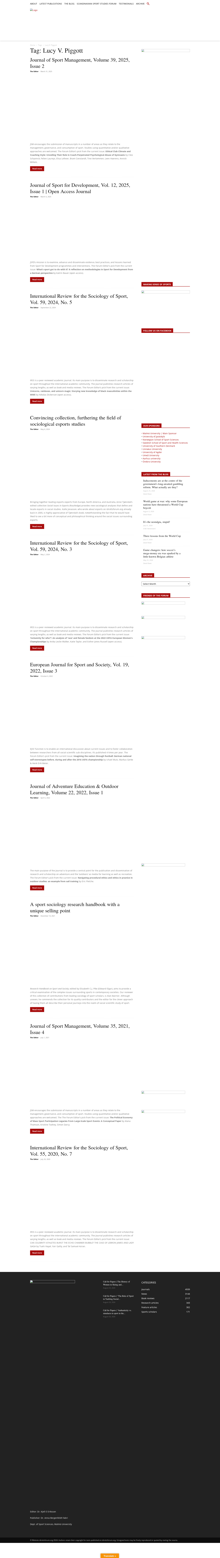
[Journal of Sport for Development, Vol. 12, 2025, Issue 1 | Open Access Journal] (82, 230)
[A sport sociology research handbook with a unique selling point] (82, 952)
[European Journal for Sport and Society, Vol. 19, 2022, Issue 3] (82, 712)
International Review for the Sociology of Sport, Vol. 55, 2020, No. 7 (79, 1150)
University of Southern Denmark (159, 446)
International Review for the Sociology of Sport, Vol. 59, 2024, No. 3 (79, 545)
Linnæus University (152, 449)
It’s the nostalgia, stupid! (156, 522)
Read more (37, 169)
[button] (148, 3)
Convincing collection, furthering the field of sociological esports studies (75, 420)
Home (32, 45)
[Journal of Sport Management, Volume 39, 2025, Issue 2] (82, 107)
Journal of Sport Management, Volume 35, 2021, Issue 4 (80, 1028)
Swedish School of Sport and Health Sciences (165, 442)
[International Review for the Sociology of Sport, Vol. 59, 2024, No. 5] (82, 344)
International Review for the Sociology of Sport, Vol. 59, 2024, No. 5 (79, 299)
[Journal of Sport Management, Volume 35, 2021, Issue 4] (82, 1074)
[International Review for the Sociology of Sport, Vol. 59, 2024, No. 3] (82, 591)
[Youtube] (188, 4)
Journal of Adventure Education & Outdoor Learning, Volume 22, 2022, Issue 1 (74, 789)
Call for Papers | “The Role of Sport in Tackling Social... (118, 1297)
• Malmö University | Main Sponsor (159, 433)
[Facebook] (174, 4)
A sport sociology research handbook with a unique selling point (75, 907)
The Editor (34, 71)
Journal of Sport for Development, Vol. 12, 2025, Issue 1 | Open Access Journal (80, 188)
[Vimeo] (184, 4)
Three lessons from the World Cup (162, 536)
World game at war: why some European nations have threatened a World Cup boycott (165, 504)
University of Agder (152, 452)
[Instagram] (178, 4)
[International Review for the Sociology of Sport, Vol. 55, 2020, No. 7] (82, 1195)
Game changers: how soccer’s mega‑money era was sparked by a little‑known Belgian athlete (161, 553)
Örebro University (152, 461)
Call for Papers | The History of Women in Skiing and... (116, 1283)
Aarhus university (151, 458)
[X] (181, 4)
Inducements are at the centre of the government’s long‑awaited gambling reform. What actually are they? (163, 484)
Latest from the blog (155, 474)
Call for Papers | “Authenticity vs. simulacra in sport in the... (117, 1312)
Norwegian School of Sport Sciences (161, 439)
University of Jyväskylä (154, 436)
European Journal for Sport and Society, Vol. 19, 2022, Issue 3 (79, 667)
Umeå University (151, 455)
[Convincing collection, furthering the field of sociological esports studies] (82, 465)
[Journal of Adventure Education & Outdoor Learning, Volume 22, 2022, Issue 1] (82, 834)
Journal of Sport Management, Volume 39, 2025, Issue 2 (80, 62)
